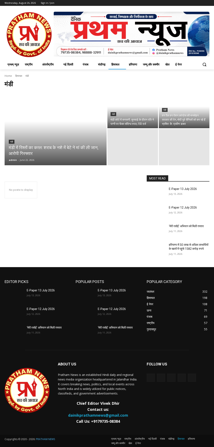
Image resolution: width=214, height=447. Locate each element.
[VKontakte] (192, 378)
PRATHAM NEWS (45, 439)
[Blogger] (151, 378)
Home (8, 76)
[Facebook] (161, 378)
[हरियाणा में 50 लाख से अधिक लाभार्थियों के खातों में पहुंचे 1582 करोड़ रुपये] (156, 249)
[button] (204, 64)
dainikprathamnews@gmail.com (98, 415)
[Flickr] (171, 378)
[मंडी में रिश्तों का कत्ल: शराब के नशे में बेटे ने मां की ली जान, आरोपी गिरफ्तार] (56, 128)
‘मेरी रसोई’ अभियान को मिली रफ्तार (186, 226)
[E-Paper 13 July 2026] (156, 193)
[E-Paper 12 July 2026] (156, 212)
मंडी (11, 142)
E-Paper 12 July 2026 (183, 207)
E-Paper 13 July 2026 (183, 189)
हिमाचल (18, 76)
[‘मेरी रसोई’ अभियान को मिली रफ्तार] (156, 230)
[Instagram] (182, 378)
